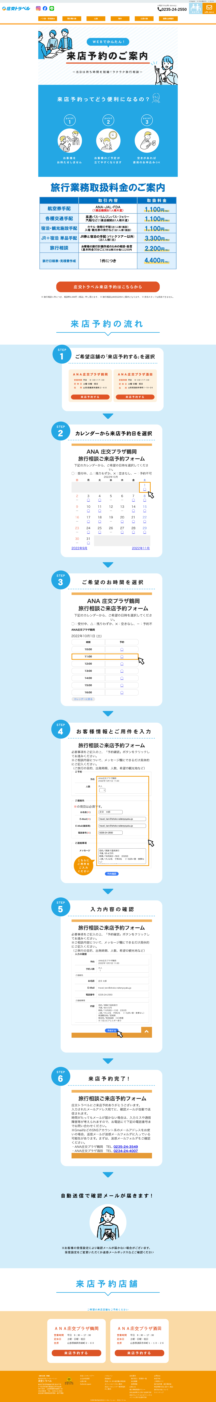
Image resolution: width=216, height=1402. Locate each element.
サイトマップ (159, 1392)
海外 (120, 19)
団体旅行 (108, 1378)
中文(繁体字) (202, 1)
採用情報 (134, 1384)
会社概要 (134, 1381)
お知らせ (132, 1387)
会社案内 (132, 1376)
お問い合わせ (209, 12)
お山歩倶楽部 (85, 1378)
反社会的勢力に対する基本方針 (140, 1392)
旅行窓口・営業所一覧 (139, 1378)
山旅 (96, 19)
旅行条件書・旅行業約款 (162, 1384)
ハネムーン (109, 1376)
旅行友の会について (161, 1389)
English (192, 1)
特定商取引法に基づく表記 (163, 1387)
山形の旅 (144, 19)
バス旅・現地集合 (47, 19)
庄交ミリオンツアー (87, 1376)
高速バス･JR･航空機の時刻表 (115, 1381)
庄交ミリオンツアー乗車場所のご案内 (115, 1388)
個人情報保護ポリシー (137, 1389)
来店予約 (195, 12)
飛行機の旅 (71, 19)
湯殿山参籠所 (168, 19)
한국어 (212, 1)
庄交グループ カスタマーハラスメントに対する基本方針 (140, 1396)
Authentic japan (85, 1384)
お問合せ (157, 1376)
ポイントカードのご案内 (113, 1384)
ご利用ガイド (159, 1381)
